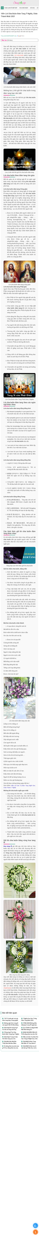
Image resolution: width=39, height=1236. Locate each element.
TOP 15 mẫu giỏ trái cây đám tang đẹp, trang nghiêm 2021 (10, 1020)
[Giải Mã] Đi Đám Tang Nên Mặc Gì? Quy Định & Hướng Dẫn (28, 1043)
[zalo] (35, 1225)
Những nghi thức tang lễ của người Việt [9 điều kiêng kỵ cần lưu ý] (10, 1025)
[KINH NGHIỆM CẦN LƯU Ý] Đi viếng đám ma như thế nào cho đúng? (29, 1034)
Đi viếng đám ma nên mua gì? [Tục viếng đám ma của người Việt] (10, 1047)
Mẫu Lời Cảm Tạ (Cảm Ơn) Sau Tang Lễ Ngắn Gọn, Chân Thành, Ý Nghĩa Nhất (29, 1038)
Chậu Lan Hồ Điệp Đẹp (10, 8)
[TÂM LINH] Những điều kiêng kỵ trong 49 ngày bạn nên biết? (29, 1025)
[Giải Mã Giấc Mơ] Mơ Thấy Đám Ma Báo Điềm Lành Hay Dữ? (9, 1043)
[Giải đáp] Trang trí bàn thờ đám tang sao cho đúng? (10, 1038)
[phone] (35, 1232)
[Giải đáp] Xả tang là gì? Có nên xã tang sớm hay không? (10, 1029)
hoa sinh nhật (23, 8)
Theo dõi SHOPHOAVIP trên (9, 36)
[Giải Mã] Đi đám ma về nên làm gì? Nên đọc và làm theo (29, 1047)
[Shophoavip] (19, 3)
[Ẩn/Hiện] (10, 40)
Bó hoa (32, 8)
